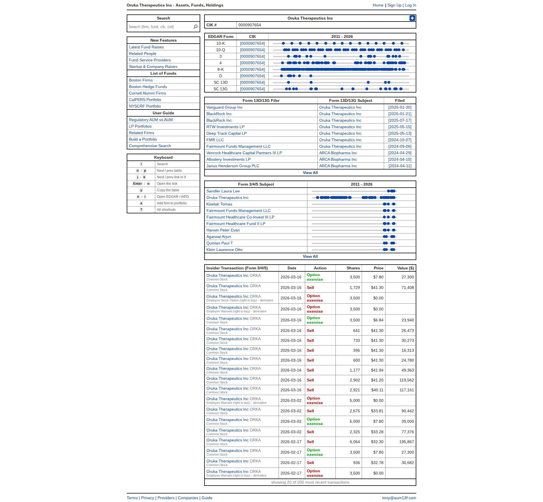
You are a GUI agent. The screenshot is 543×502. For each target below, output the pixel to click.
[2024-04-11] (400, 166)
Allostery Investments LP (228, 159)
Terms (132, 497)
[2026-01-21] (399, 113)
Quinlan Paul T (219, 243)
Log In (410, 5)
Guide (207, 497)
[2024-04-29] (399, 153)
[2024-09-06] (399, 146)
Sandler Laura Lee (223, 191)
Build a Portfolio (143, 139)
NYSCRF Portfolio (145, 106)
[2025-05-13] (399, 133)
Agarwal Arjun (218, 236)
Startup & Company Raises (153, 66)
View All (310, 172)
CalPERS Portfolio (145, 99)
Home (378, 5)
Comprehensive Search (150, 145)
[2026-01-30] (399, 107)
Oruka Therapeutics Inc (340, 107)
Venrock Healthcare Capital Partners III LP (244, 153)
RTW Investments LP (225, 127)
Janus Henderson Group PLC (232, 166)
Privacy (147, 497)
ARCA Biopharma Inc (338, 153)
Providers (166, 497)
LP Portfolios (140, 126)
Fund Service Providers (150, 60)
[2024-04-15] (399, 159)
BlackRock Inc (219, 113)
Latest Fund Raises (146, 47)
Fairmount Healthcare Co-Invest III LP (240, 217)
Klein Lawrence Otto (224, 249)
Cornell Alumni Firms (147, 93)
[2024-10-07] (399, 140)
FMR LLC (215, 140)
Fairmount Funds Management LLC (238, 146)
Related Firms (141, 132)
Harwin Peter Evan (223, 230)
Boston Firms (141, 80)
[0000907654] (252, 43)
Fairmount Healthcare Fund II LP (235, 223)
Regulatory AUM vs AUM (151, 119)
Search (163, 18)
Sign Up (394, 5)
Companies (188, 497)
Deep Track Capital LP (226, 133)
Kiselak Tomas (219, 204)
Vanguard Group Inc (224, 107)
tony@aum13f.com (399, 497)
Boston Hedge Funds (148, 86)
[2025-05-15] (399, 127)
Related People (142, 53)
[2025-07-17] (399, 120)
